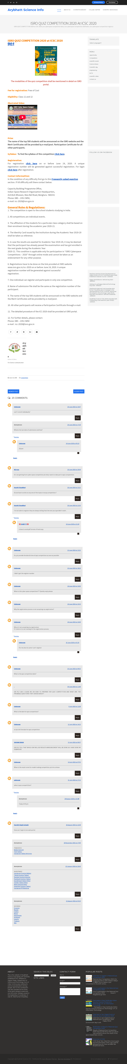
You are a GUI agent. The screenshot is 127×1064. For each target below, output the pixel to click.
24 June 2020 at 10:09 (74, 586)
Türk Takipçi (18, 852)
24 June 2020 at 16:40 (74, 622)
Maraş (16, 914)
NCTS (91, 73)
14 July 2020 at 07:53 (74, 762)
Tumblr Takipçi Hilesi (21, 883)
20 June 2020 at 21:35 (74, 505)
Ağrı (15, 923)
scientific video (94, 76)
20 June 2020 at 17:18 (74, 425)
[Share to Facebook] (11, 332)
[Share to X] (17, 332)
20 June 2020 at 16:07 (74, 407)
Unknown (17, 407)
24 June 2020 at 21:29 (72, 524)
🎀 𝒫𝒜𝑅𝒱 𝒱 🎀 (24, 524)
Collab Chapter (94, 10)
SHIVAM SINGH (19, 742)
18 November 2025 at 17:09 (72, 843)
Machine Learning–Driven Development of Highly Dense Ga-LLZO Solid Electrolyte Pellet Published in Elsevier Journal (103, 275)
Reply (77, 418)
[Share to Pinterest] (24, 332)
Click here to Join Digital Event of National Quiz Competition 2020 (104, 1015)
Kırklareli (17, 917)
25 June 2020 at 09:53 (74, 669)
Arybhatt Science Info (26, 10)
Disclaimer (112, 2)
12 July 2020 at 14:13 (74, 724)
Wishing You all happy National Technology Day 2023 (102, 284)
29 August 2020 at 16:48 (72, 799)
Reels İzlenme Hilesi (20, 884)
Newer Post (13, 391)
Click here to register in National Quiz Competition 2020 (105, 976)
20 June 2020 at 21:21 (74, 487)
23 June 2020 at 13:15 (74, 550)
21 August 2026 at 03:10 (73, 901)
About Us (67, 10)
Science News (94, 64)
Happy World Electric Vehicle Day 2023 (101, 279)
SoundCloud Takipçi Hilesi (22, 881)
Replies (16, 437)
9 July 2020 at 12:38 (75, 706)
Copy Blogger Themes (49, 1059)
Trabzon (16, 921)
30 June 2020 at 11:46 (74, 687)
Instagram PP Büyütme (21, 888)
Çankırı (16, 912)
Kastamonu (17, 915)
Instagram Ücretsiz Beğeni (22, 873)
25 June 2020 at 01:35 (72, 643)
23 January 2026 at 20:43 (73, 866)
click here (31, 163)
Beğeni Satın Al (19, 850)
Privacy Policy (98, 2)
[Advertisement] (103, 116)
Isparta (16, 919)
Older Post (78, 391)
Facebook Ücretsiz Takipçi (22, 879)
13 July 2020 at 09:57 (74, 742)
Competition (24, 378)
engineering (93, 70)
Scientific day (94, 67)
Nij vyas (16, 470)
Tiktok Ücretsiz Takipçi (21, 875)
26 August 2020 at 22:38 (73, 825)
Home (59, 10)
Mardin (16, 910)
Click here (59, 154)
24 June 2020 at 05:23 (72, 443)
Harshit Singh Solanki (21, 825)
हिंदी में (11, 44)
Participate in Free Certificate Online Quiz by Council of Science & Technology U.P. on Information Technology (105, 1003)
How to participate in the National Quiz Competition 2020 (105, 989)
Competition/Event (79, 10)
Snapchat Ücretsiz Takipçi (22, 886)
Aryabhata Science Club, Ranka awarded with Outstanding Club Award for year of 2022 (103, 299)
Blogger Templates (64, 1059)
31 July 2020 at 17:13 (74, 780)
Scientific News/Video (110, 10)
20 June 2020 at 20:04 (74, 470)
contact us (93, 79)
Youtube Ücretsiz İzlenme (22, 877)
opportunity (93, 55)
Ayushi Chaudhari (20, 487)
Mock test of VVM (99, 1039)
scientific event (94, 61)
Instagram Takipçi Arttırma (23, 853)
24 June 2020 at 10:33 (74, 604)
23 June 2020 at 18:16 (74, 568)
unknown (17, 780)
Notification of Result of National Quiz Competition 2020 (105, 1027)
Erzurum (17, 908)
